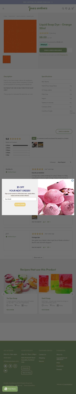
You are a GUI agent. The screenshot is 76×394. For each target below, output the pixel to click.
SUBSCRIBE (20, 204)
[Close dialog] (72, 180)
